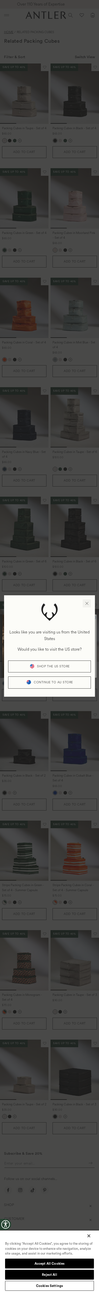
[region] (49, 1261)
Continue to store (53, 682)
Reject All (49, 1274)
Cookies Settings (49, 1285)
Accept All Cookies (49, 1263)
